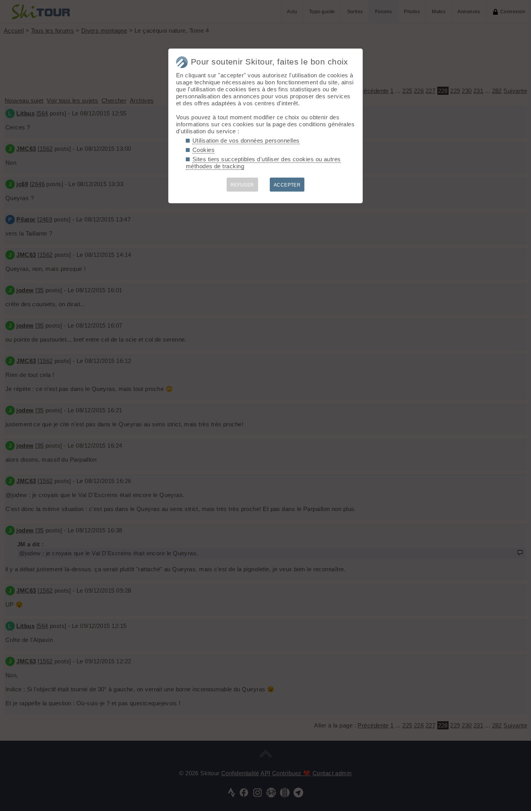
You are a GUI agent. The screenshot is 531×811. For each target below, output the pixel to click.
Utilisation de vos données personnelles (246, 140)
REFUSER (242, 185)
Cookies (203, 150)
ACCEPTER (287, 185)
